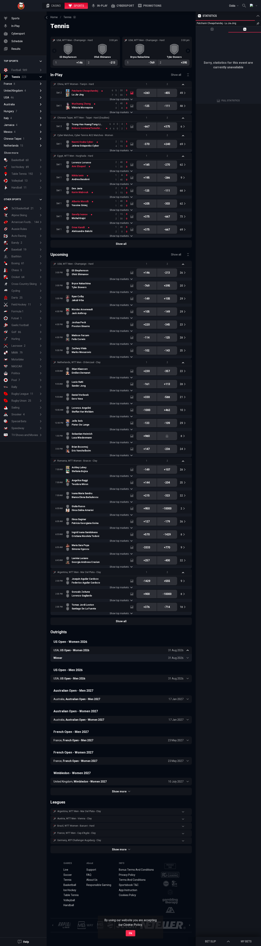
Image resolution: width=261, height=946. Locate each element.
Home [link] (54, 17)
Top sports (11, 61)
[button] (53, 6)
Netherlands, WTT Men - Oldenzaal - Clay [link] (79, 362)
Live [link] (65, 869)
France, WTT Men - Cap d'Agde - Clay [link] (76, 833)
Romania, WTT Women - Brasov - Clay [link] (77, 460)
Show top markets (119, 99)
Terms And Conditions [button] (132, 879)
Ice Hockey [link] (69, 890)
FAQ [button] (88, 874)
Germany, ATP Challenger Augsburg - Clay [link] (79, 840)
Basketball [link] (69, 884)
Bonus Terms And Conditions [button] (136, 869)
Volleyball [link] (69, 900)
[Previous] (54, 50)
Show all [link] (176, 74)
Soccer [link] (67, 874)
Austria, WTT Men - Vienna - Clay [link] (74, 818)
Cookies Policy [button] (127, 895)
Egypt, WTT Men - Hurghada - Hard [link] (75, 156)
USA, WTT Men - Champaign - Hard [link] (75, 264)
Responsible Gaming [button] (98, 884)
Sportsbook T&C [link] (129, 884)
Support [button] (91, 869)
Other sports (12, 199)
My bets (246, 941)
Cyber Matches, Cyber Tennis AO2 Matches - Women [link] (85, 135)
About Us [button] (91, 879)
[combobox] (233, 6)
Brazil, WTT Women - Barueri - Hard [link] (75, 825)
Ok (130, 933)
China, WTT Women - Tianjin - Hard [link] (75, 84)
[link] (21, 6)
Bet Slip (210, 941)
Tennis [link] (67, 17)
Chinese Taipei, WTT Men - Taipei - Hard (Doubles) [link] (83, 117)
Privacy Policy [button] (127, 874)
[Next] (188, 50)
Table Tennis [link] (71, 895)
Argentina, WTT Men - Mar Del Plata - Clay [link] (79, 572)
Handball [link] (68, 905)
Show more (119, 791)
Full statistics (230, 100)
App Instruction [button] (128, 890)
